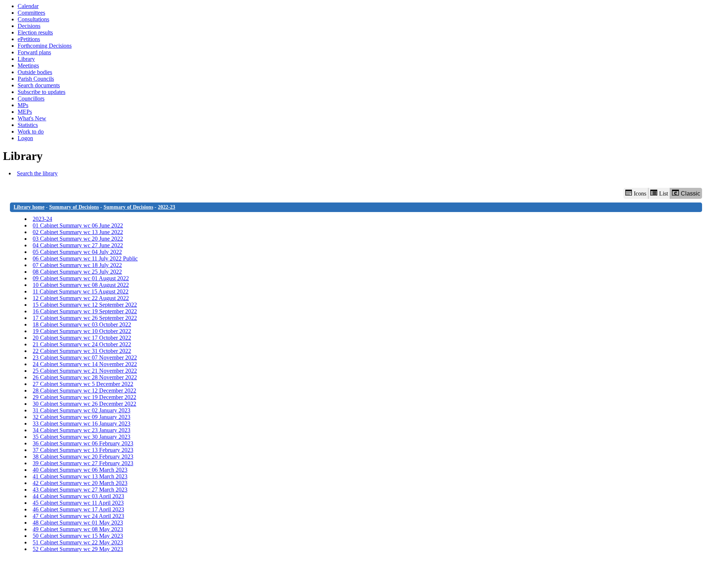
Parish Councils (36, 79)
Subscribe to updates (41, 92)
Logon (25, 138)
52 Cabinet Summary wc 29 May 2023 (78, 549)
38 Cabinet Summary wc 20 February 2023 (83, 456)
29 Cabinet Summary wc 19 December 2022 (84, 397)
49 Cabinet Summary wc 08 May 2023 (78, 529)
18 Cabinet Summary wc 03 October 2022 (82, 324)
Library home (29, 207)
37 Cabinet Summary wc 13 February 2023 (83, 450)
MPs (23, 105)
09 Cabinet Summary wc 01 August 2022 (81, 278)
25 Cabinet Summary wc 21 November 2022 (85, 371)
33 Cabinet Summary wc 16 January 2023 (81, 423)
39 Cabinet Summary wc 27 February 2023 (83, 463)
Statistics (28, 125)
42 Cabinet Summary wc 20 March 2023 (80, 483)
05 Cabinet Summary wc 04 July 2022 (77, 252)
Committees (31, 13)
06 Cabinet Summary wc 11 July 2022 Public (85, 258)
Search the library (37, 173)
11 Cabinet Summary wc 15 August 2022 (81, 291)
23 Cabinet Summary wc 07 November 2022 (85, 357)
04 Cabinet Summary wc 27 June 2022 (78, 245)
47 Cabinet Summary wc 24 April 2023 (78, 516)
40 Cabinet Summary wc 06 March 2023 (80, 470)
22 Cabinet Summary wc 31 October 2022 (82, 351)
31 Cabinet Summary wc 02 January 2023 (81, 410)
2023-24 (42, 219)
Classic (690, 193)
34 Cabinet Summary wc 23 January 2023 (81, 430)
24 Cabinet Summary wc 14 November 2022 (85, 364)
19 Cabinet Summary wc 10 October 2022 (82, 331)
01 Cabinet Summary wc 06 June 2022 (78, 225)
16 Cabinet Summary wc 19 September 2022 (85, 311)
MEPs (25, 112)
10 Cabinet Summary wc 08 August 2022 (81, 285)
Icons (640, 193)
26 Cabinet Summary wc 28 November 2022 (85, 377)
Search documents (39, 85)
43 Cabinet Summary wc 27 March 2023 (80, 489)
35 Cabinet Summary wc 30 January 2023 (81, 437)
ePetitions (29, 39)
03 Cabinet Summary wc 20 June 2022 (78, 239)
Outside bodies (35, 72)
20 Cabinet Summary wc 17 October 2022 (82, 338)
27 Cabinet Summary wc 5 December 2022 (83, 384)
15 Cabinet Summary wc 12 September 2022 (85, 305)
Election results (35, 32)
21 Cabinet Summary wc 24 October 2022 (82, 344)
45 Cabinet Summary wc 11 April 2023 (78, 503)
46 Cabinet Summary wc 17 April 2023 (78, 509)
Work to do (31, 131)
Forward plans (34, 52)
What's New (32, 118)
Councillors (31, 98)
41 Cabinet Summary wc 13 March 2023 (80, 476)
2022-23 (166, 207)
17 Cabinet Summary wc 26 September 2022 (85, 318)
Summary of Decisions (74, 207)
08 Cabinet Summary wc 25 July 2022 (77, 272)
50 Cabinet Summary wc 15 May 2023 (78, 536)
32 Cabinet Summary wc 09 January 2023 (81, 417)
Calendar (28, 6)
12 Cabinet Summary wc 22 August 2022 (81, 298)
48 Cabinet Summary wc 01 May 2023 (78, 522)
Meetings (28, 65)
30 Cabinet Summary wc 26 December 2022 (84, 404)
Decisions (29, 26)
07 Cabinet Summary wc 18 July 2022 (77, 265)
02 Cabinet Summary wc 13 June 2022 (78, 232)
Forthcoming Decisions (45, 46)
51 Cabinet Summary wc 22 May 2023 (78, 542)
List (663, 193)
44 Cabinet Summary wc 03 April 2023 (78, 496)
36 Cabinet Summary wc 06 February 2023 (83, 443)
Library (26, 59)
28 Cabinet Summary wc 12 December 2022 (84, 390)
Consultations (33, 19)
